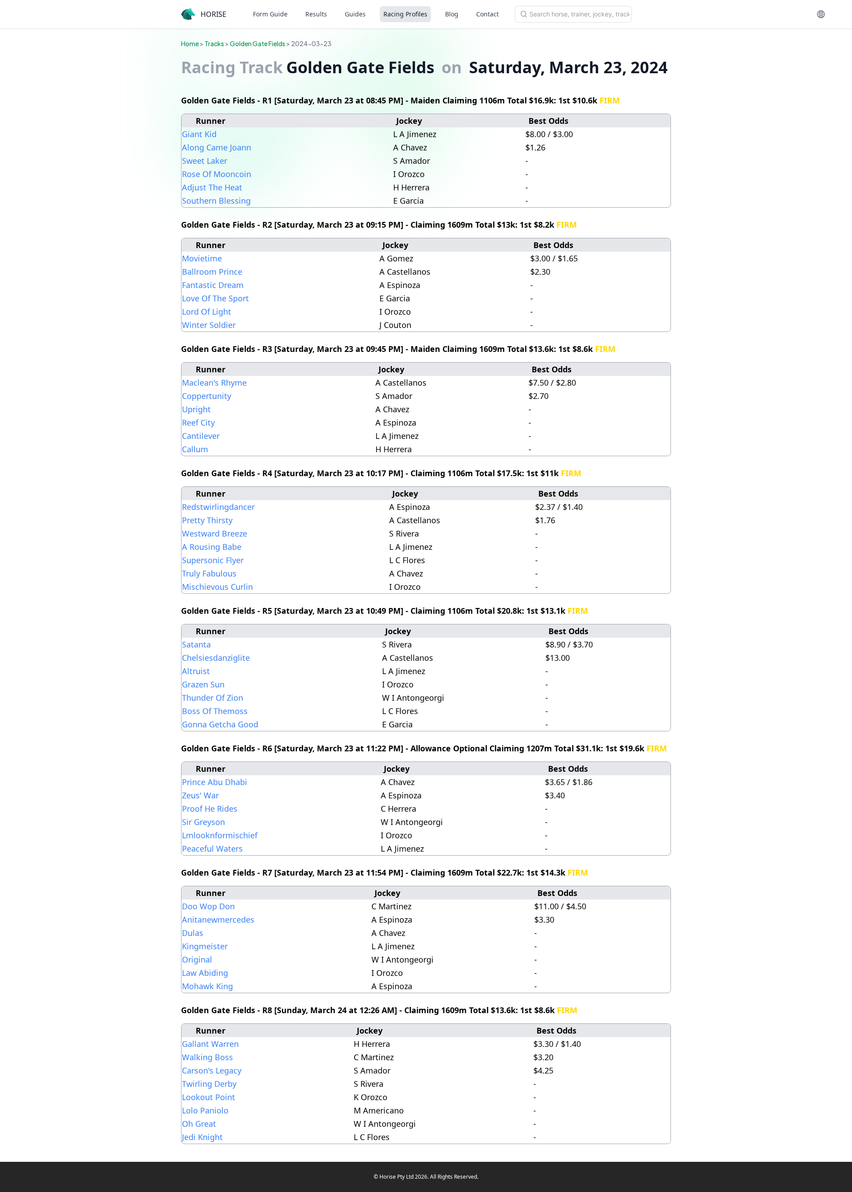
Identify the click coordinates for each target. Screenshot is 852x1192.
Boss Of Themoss (215, 711)
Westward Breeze (214, 533)
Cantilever (201, 435)
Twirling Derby (209, 1083)
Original (197, 959)
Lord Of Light (206, 311)
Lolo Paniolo (205, 1110)
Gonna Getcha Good (220, 724)
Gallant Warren (210, 1043)
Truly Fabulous (209, 573)
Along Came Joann (216, 147)
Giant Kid (199, 134)
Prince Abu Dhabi (214, 782)
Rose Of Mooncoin (216, 174)
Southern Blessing (216, 200)
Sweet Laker (204, 160)
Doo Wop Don (208, 906)
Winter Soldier (209, 325)
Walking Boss (207, 1057)
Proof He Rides (209, 808)
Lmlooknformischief (219, 835)
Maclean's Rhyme (214, 382)
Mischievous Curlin (217, 586)
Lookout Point (208, 1097)
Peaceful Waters (212, 848)
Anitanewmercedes (218, 919)
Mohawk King (207, 986)
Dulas (192, 933)
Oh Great (199, 1123)
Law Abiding (205, 972)
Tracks (214, 43)
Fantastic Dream (213, 285)
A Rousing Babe (211, 546)
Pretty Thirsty (207, 520)
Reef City (198, 422)
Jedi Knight (202, 1137)
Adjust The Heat (212, 187)
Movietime (202, 258)
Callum (195, 449)
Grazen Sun (203, 684)
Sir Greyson (203, 822)
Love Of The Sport (215, 298)
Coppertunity (206, 396)
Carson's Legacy (211, 1070)
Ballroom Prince (212, 271)
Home (190, 43)
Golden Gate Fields (257, 43)
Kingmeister (205, 946)
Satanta (196, 644)
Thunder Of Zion (212, 697)
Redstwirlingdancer (218, 506)
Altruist (196, 671)
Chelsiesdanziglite (216, 657)
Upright (196, 409)
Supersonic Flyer (213, 560)
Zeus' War (200, 795)
